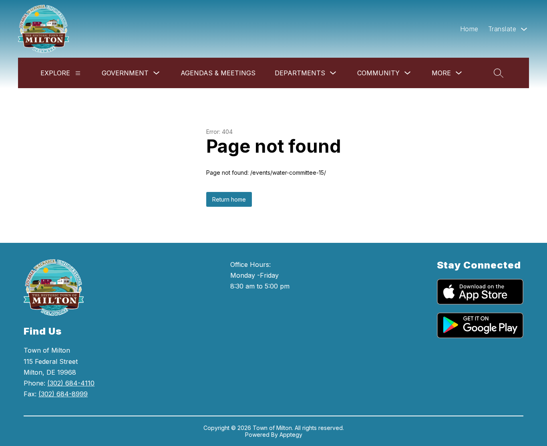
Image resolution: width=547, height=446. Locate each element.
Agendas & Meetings (218, 73)
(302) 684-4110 (71, 383)
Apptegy (291, 434)
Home (469, 29)
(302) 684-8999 (63, 394)
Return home (229, 199)
